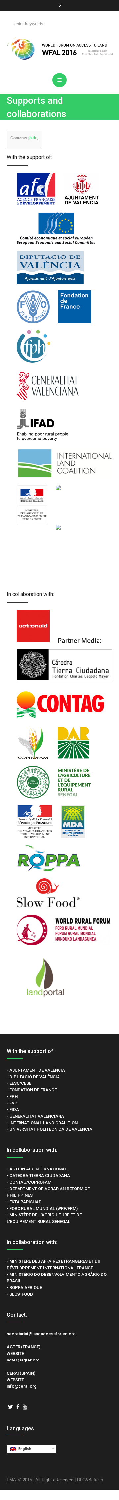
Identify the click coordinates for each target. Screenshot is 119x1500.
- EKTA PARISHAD (24, 1201)
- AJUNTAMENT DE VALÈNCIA (36, 1070)
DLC (81, 1479)
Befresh (95, 1479)
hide (33, 137)
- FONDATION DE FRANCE (32, 1089)
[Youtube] (25, 1407)
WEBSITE (15, 1353)
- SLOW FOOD (20, 1294)
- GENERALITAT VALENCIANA (35, 1116)
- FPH (12, 1096)
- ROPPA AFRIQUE (24, 1287)
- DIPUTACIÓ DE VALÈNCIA (33, 1076)
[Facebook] (17, 1407)
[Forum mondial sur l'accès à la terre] (59, 48)
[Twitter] (10, 1407)
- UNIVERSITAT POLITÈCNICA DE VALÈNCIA (49, 1129)
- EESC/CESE (19, 1083)
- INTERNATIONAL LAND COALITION (42, 1122)
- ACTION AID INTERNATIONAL (37, 1169)
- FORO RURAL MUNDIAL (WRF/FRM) (42, 1208)
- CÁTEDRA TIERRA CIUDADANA (38, 1175)
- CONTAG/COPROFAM (29, 1182)
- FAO (12, 1103)
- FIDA (13, 1109)
